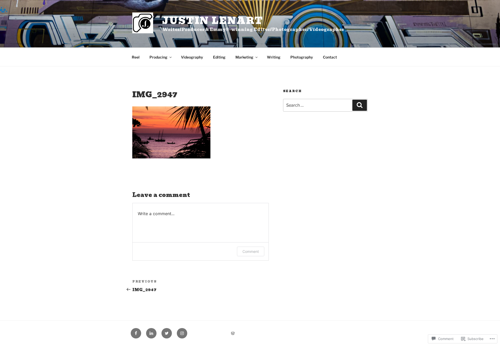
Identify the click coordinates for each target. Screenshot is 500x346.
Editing (219, 57)
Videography (192, 57)
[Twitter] (166, 333)
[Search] (359, 105)
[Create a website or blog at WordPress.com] (233, 333)
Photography (301, 57)
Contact (330, 57)
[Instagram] (182, 333)
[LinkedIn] (151, 333)
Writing (273, 57)
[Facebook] (136, 333)
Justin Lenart (212, 20)
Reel (136, 57)
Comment (250, 251)
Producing (158, 57)
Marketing (244, 57)
